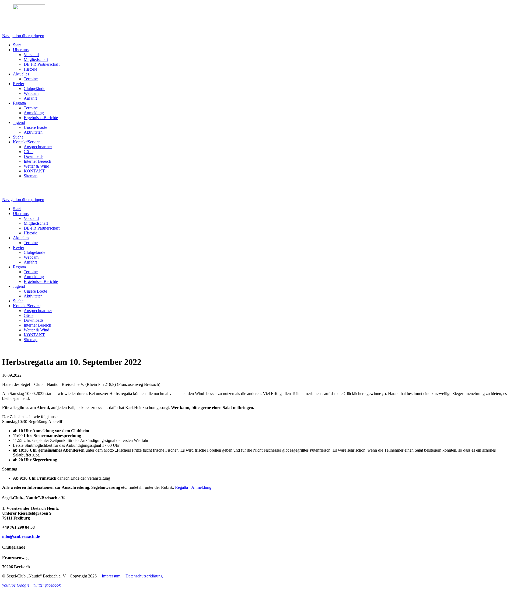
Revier (18, 83)
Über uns (21, 49)
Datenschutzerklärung (144, 576)
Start (17, 45)
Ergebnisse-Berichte (41, 117)
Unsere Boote (35, 127)
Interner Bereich (37, 161)
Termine (31, 79)
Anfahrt (30, 98)
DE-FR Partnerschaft (42, 64)
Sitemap (30, 176)
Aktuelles (21, 74)
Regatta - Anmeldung (193, 487)
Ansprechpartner (38, 146)
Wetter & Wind (36, 166)
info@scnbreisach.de (21, 536)
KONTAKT (34, 171)
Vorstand (31, 54)
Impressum (111, 576)
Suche (18, 137)
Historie (30, 69)
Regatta (19, 103)
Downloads (33, 156)
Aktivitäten (33, 132)
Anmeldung (34, 112)
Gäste (28, 151)
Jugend (19, 122)
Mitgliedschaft (36, 59)
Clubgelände (34, 88)
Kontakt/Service (26, 142)
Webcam (31, 93)
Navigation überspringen (23, 35)
